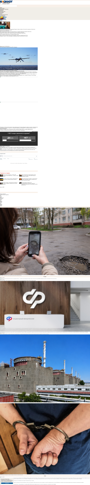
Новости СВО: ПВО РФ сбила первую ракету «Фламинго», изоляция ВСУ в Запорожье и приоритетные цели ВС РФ (16, 148)
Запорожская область (6, 150)
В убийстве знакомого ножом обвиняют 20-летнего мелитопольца (49, 278)
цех (12, 150)
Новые (1, 158)
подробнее (7, 194)
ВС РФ (18, 150)
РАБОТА (5, 17)
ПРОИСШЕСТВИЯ (2, 11)
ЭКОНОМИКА (2, 12)
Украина (23, 150)
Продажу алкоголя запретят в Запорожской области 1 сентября (26, 480)
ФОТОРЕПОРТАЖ (2, 15)
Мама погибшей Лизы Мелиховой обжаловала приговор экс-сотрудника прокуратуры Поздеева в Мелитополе (15, 31)
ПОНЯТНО (7, 483)
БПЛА (10, 150)
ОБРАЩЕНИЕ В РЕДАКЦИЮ (4, 9)
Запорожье (1, 150)
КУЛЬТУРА (1, 13)
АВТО (5, 18)
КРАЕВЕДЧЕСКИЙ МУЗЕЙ (4, 14)
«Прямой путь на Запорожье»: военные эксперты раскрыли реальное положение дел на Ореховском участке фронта (70, 482)
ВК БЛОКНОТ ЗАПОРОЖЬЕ (12, 130)
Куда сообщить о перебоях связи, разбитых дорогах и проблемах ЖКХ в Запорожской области (11, 275)
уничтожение (15, 150)
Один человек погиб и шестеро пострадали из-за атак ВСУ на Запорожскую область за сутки (45, 482)
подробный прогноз (2, 194)
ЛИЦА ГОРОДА (2, 8)
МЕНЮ (1, 7)
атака (21, 150)
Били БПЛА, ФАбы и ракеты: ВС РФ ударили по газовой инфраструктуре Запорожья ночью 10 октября (14, 147)
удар (19, 150)
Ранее (8, 158)
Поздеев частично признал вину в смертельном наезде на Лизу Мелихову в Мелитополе (12, 33)
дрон (11, 150)
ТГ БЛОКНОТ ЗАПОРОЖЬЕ (4, 130)
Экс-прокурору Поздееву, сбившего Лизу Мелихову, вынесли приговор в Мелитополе (12, 32)
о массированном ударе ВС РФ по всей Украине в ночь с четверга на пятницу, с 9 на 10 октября (22, 75)
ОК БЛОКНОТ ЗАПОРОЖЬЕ (20, 130)
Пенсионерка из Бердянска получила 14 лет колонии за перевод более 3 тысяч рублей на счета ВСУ (42, 484)
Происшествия (2, 46)
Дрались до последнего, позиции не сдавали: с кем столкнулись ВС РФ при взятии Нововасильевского (15, 149)
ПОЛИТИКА (1, 10)
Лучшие (5, 158)
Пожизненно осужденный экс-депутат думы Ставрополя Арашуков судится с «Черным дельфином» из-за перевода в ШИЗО (15, 484)
